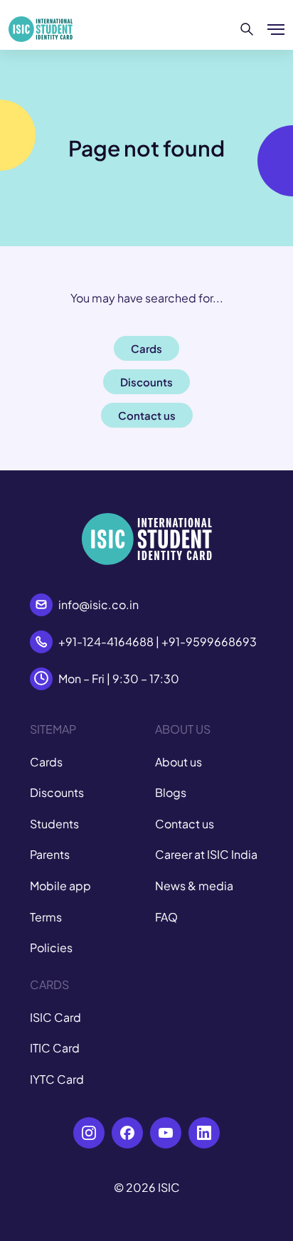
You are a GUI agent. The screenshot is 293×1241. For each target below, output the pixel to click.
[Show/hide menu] (275, 29)
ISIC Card (55, 1017)
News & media (194, 885)
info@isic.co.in (98, 604)
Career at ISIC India (206, 854)
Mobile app (60, 885)
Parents (50, 854)
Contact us (184, 823)
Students (54, 823)
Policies (51, 947)
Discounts (57, 792)
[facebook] (127, 1132)
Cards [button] (146, 348)
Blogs (170, 792)
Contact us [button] (147, 415)
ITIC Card (55, 1047)
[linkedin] (204, 1132)
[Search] (247, 29)
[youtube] (165, 1132)
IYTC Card (57, 1079)
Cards (46, 761)
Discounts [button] (146, 382)
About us (178, 761)
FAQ (166, 916)
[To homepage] (41, 29)
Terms (46, 916)
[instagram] (89, 1132)
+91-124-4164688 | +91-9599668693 (157, 641)
